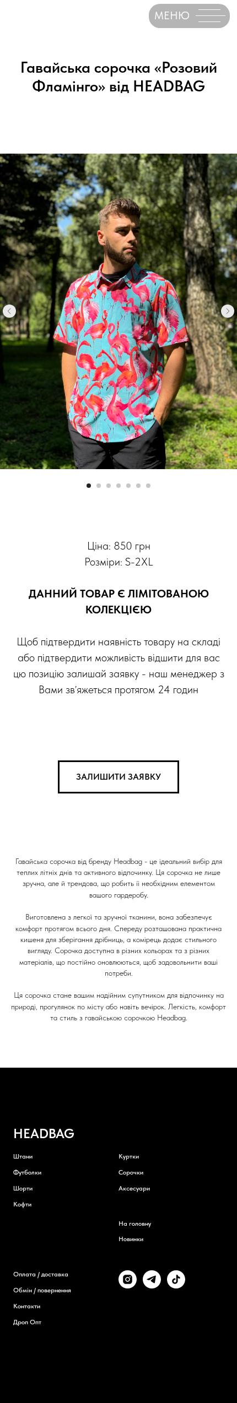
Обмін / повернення (42, 1290)
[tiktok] (176, 1285)
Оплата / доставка (40, 1274)
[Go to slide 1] (89, 485)
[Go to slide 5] (128, 485)
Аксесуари (134, 1188)
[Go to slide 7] (148, 485)
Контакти (26, 1306)
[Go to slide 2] (98, 485)
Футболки (27, 1172)
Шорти (23, 1188)
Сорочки (130, 1172)
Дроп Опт (27, 1322)
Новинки (130, 1239)
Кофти (22, 1204)
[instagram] (127, 1285)
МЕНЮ (172, 15)
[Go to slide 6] (138, 485)
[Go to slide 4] (118, 485)
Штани (23, 1156)
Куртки (128, 1156)
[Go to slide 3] (108, 485)
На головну (134, 1223)
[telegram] (152, 1285)
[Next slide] (227, 311)
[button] (118, 776)
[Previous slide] (9, 311)
